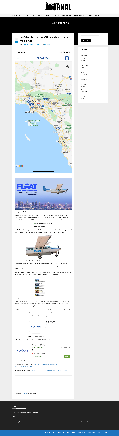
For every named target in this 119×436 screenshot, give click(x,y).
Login (97, 15)
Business (83, 60)
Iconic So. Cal (16, 15)
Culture (47, 15)
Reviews (83, 86)
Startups (83, 96)
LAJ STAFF (89, 15)
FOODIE (27, 15)
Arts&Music (84, 55)
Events (82, 67)
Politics (82, 82)
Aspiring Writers (79, 15)
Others (39, 44)
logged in (24, 393)
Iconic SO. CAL (84, 74)
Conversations (84, 63)
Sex (81, 89)
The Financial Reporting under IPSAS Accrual (27, 379)
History (82, 72)
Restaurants (84, 84)
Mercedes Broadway (28, 44)
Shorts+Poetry (66, 15)
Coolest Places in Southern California (62, 379)
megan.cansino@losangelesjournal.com (27, 412)
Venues (83, 98)
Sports (57, 15)
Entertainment (84, 65)
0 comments (47, 44)
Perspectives (36, 15)
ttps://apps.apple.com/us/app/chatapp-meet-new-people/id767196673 (51, 370)
